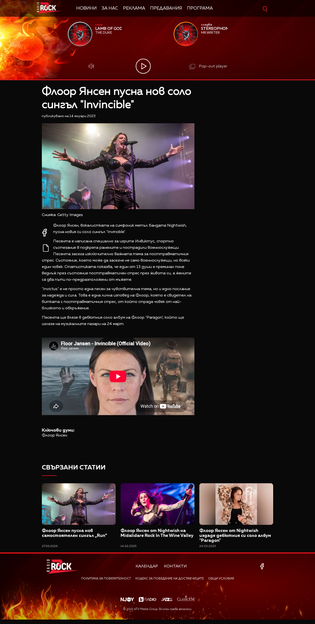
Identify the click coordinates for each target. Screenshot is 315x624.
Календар (147, 566)
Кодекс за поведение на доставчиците (169, 578)
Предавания (166, 8)
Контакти (175, 566)
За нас (110, 8)
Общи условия (221, 578)
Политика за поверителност (106, 578)
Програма (200, 8)
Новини (86, 8)
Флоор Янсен (54, 435)
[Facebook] (263, 566)
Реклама (134, 8)
